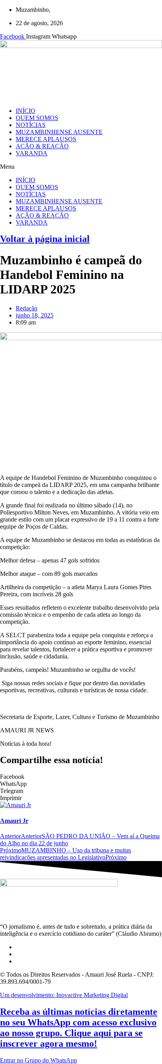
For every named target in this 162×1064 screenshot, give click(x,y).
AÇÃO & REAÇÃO (42, 146)
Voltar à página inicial (45, 239)
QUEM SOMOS (37, 117)
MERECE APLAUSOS (46, 139)
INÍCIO (25, 110)
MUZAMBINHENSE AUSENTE (59, 132)
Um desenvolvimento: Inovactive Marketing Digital (64, 995)
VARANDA (32, 153)
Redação (26, 308)
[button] (81, 166)
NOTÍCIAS (31, 125)
